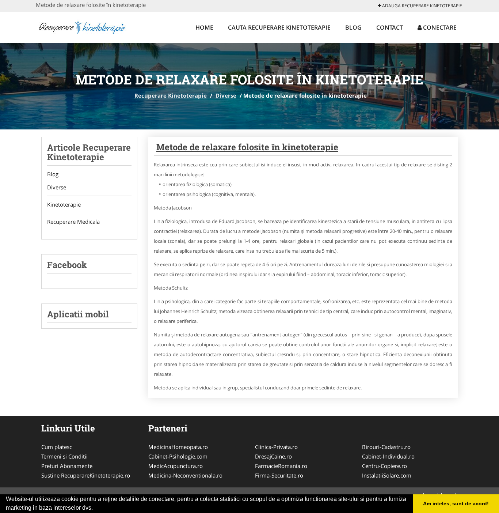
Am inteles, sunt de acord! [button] (456, 503)
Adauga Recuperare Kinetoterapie (421, 6)
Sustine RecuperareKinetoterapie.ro (85, 475)
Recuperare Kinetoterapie (170, 95)
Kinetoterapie (64, 204)
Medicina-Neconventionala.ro (185, 475)
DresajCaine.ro (273, 456)
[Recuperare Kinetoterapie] (84, 26)
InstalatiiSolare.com (386, 475)
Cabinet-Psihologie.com (177, 456)
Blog (353, 27)
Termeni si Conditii (64, 456)
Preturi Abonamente (66, 465)
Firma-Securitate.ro (279, 475)
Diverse (226, 95)
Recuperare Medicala (73, 221)
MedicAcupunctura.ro (175, 465)
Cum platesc (56, 446)
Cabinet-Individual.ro (388, 456)
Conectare (439, 27)
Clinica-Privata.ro (276, 446)
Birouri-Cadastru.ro (386, 446)
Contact (389, 27)
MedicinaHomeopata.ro (178, 446)
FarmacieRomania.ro (281, 465)
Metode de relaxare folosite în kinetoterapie (247, 147)
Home (204, 27)
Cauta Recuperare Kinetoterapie (279, 27)
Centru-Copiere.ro (384, 465)
